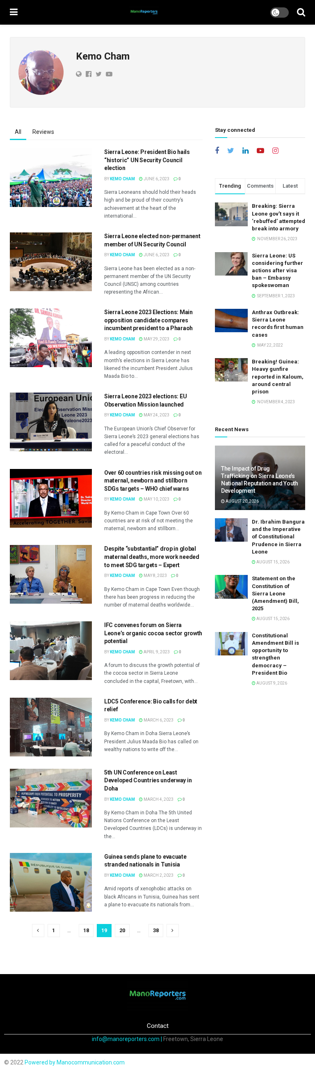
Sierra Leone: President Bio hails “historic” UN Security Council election (147, 160)
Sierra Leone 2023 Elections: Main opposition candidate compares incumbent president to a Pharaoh (148, 320)
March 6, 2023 (158, 720)
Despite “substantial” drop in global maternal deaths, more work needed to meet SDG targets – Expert (151, 556)
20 (122, 930)
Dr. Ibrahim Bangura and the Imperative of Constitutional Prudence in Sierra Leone (278, 537)
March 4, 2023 (158, 799)
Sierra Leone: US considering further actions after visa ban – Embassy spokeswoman (277, 271)
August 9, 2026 (271, 683)
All (18, 132)
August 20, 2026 (242, 501)
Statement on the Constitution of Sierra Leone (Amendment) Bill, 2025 (275, 593)
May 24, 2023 (156, 415)
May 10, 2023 (156, 499)
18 (86, 930)
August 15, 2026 (273, 562)
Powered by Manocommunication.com (75, 1062)
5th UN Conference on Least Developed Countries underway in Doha (148, 780)
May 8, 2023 (155, 575)
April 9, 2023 (156, 652)
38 (156, 930)
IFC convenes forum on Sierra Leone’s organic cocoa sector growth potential (153, 633)
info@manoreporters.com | (127, 1039)
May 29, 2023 (156, 339)
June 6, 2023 (156, 179)
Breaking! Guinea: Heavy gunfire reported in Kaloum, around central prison (278, 377)
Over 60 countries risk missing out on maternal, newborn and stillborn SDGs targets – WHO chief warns (153, 480)
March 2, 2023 (158, 875)
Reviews (43, 132)
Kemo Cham (122, 179)
